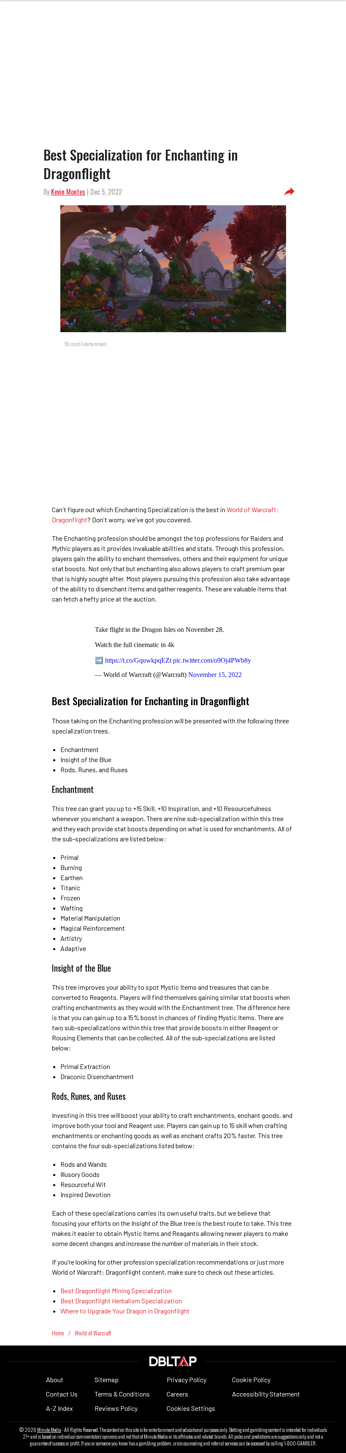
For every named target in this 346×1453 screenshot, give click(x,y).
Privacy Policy (186, 1379)
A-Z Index (59, 1408)
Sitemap (107, 1379)
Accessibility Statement (266, 1394)
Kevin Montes (68, 192)
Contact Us (62, 1394)
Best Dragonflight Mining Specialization (116, 1290)
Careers (177, 1394)
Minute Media (49, 1429)
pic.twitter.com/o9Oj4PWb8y (212, 660)
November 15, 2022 (215, 674)
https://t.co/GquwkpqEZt (138, 660)
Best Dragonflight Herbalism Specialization (121, 1301)
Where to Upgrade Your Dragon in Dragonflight (124, 1311)
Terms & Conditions (122, 1394)
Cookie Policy (251, 1379)
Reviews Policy (116, 1408)
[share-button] (289, 191)
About (54, 1379)
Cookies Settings (191, 1408)
